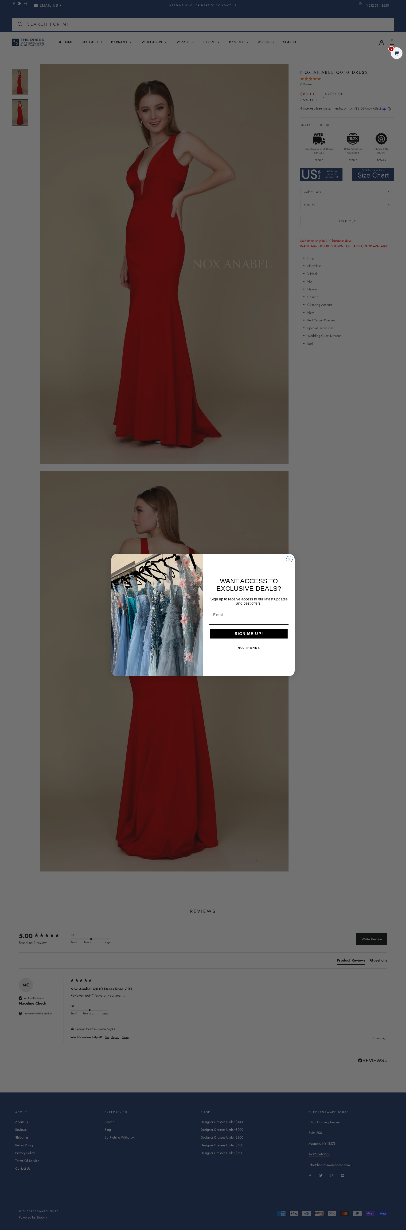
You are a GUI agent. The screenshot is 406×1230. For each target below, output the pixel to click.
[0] (396, 53)
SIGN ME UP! (249, 634)
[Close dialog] (289, 559)
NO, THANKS (249, 648)
